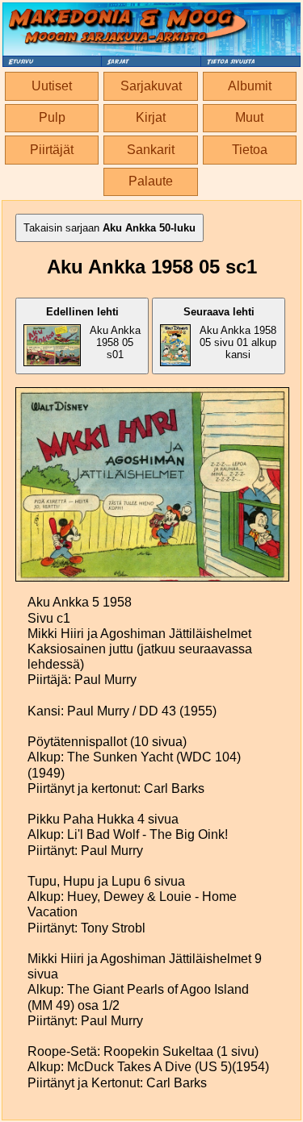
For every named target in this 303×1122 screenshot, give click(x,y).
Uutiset (52, 86)
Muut (249, 117)
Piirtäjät (52, 149)
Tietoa (249, 149)
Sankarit (151, 149)
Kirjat (151, 117)
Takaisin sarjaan (109, 228)
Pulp (52, 117)
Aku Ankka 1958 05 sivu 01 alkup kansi (229, 333)
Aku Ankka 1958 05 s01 (93, 333)
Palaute (150, 181)
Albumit (249, 86)
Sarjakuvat (151, 86)
